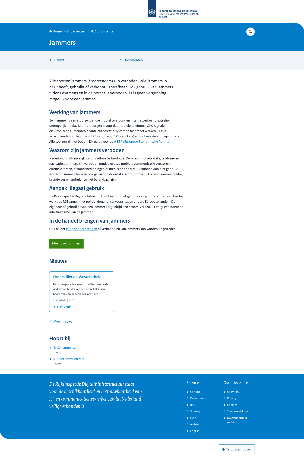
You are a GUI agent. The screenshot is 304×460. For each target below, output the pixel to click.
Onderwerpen (76, 31)
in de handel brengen (82, 229)
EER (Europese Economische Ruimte (143, 142)
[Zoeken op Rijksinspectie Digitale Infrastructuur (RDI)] (250, 32)
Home (57, 31)
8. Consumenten (103, 31)
